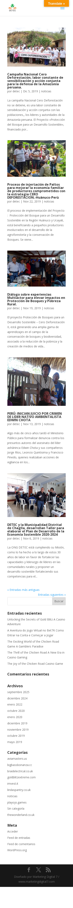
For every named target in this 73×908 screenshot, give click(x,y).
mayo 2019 (14, 742)
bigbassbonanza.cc (19, 765)
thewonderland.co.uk (20, 815)
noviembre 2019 (18, 729)
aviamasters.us (17, 758)
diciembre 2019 (17, 723)
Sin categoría (15, 808)
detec (16, 91)
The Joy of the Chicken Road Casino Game (35, 664)
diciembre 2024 (17, 698)
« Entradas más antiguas (23, 590)
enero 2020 (14, 717)
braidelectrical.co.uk (20, 771)
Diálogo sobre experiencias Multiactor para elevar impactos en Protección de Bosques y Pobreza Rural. (36, 299)
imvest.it (12, 783)
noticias (46, 91)
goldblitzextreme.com (21, 777)
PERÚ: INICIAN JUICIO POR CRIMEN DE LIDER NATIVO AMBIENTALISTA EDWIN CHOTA (34, 416)
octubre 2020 (16, 711)
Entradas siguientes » (52, 595)
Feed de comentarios (21, 844)
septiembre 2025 (18, 692)
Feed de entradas (18, 838)
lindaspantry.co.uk (19, 790)
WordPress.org (17, 850)
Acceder (12, 831)
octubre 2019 (16, 736)
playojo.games (17, 802)
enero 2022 (14, 704)
